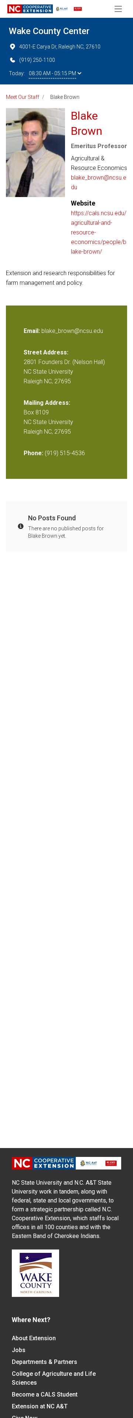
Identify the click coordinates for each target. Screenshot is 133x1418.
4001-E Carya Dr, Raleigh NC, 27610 (59, 47)
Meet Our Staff (22, 97)
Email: (32, 330)
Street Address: (46, 352)
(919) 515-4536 (65, 453)
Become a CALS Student (45, 1394)
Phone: (33, 453)
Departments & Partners (44, 1361)
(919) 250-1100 (37, 60)
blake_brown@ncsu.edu (98, 182)
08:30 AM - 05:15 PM (52, 73)
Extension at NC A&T (40, 1406)
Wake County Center (49, 31)
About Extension (34, 1338)
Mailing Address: (47, 402)
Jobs (18, 1350)
